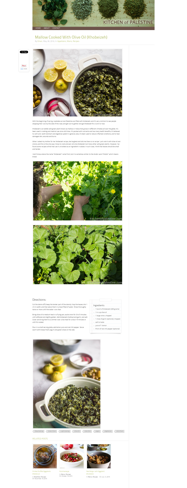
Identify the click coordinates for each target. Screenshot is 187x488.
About (46, 28)
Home (38, 28)
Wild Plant (120, 431)
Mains (69, 41)
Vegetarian (108, 431)
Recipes (76, 41)
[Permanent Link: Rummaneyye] (72, 469)
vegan (97, 431)
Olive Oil (77, 431)
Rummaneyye (64, 471)
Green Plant (52, 431)
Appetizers (61, 41)
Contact (56, 28)
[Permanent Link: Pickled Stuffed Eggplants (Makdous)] (45, 469)
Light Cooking (65, 431)
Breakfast (37, 477)
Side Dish (88, 431)
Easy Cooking (39, 431)
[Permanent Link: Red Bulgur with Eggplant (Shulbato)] (99, 469)
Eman (40, 41)
